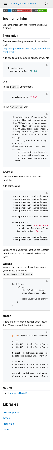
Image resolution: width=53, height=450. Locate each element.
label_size (8, 423)
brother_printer (11, 412)
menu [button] (5, 3)
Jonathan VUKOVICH (18, 393)
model (6, 429)
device (6, 418)
